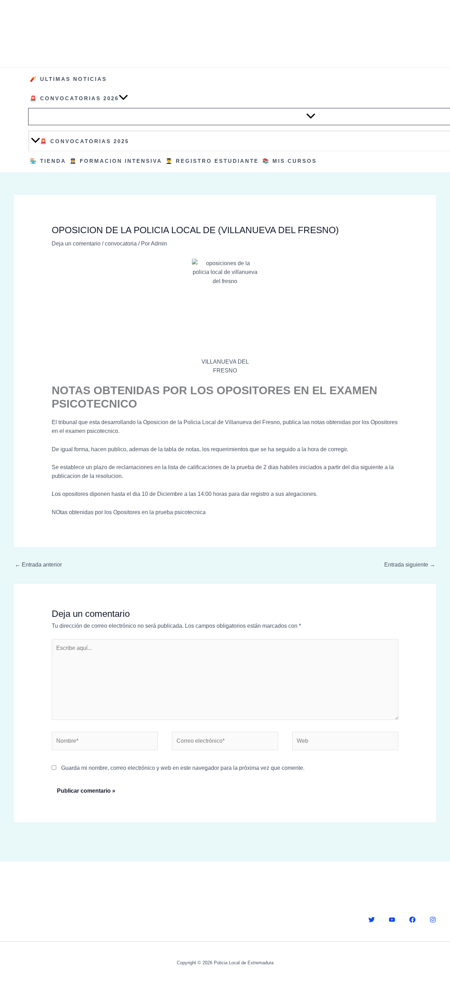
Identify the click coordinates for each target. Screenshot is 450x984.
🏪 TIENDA (48, 161)
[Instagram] (433, 919)
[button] (123, 98)
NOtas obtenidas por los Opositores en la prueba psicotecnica (129, 512)
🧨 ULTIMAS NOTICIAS (68, 79)
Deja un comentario (76, 244)
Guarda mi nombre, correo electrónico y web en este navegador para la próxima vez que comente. (182, 768)
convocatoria (121, 244)
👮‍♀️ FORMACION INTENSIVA (116, 161)
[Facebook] (412, 919)
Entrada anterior (38, 565)
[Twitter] (371, 919)
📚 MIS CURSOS (289, 161)
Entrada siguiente (409, 565)
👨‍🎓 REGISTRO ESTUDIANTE (212, 161)
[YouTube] (392, 919)
